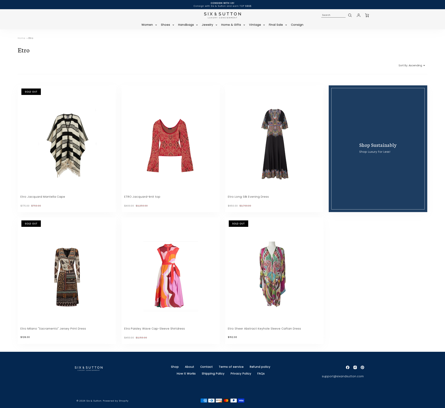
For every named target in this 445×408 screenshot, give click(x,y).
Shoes (165, 25)
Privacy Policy (241, 374)
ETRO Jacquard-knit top (142, 197)
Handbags (186, 25)
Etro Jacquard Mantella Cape (43, 197)
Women (147, 25)
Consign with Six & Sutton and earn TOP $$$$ (222, 6)
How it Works (186, 374)
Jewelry (207, 25)
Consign (297, 25)
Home (21, 38)
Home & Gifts (231, 25)
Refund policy (260, 367)
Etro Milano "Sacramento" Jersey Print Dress (53, 329)
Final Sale (276, 25)
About (189, 367)
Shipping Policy (213, 374)
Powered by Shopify (115, 400)
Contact (206, 367)
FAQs (261, 374)
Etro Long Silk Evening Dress (248, 197)
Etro (31, 38)
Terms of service (231, 367)
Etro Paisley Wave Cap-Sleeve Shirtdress (154, 329)
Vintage (255, 25)
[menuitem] (149, 25)
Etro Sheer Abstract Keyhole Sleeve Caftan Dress (264, 329)
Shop (175, 367)
